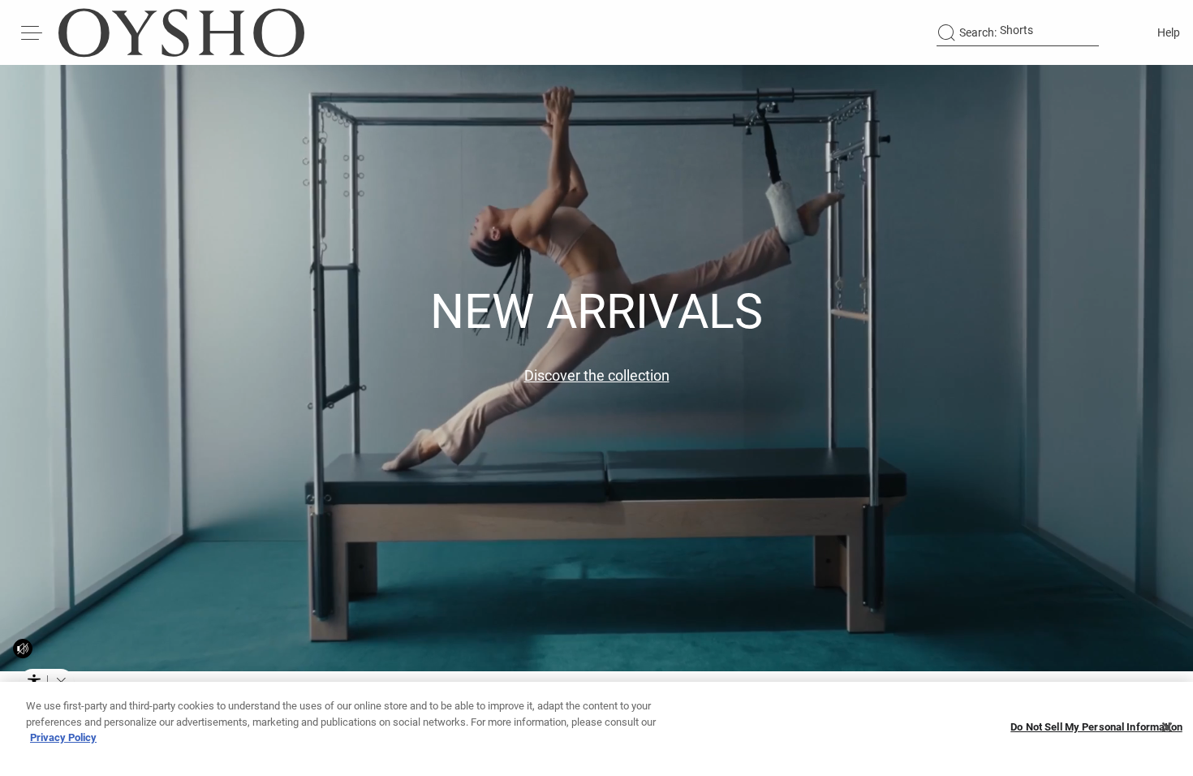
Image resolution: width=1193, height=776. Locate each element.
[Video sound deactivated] (22, 648)
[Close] (1167, 727)
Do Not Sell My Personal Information (1096, 728)
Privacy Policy (63, 737)
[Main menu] (32, 32)
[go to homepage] (181, 32)
